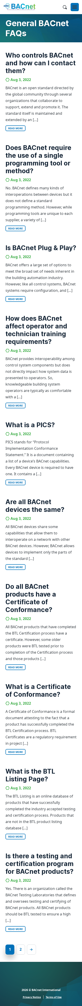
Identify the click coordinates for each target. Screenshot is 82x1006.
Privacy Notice (32, 997)
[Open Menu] (75, 7)
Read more (15, 128)
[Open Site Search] (65, 7)
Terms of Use (54, 997)
